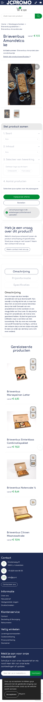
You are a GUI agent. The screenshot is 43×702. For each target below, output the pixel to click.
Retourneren (6, 623)
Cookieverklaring (8, 637)
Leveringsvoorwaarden (10, 634)
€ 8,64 (13, 491)
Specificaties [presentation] (21, 285)
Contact (4, 616)
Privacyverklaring (8, 640)
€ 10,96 (13, 539)
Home (3, 24)
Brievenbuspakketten (10, 27)
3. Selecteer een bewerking (18, 159)
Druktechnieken (7, 605)
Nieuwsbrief (6, 599)
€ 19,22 (13, 447)
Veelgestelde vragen (9, 602)
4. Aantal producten (14, 181)
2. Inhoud (8, 146)
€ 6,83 (13, 399)
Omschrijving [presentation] (21, 271)
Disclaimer (5, 643)
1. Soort (7, 133)
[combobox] (18, 16)
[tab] (21, 271)
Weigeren (22, 694)
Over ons (5, 596)
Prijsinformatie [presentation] (21, 278)
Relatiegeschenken (16, 24)
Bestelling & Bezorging (10, 619)
